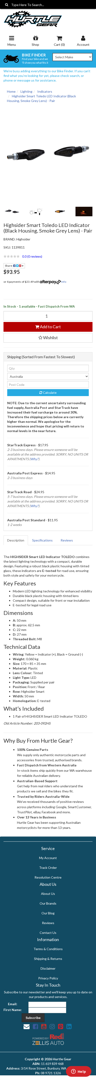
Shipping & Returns (48, 959)
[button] (48, 256)
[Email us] (27, 1026)
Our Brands (48, 903)
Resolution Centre (48, 877)
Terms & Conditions (48, 949)
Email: (12, 1004)
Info (63, 281)
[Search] (6, 4)
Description (15, 540)
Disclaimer (48, 968)
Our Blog (48, 913)
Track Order (48, 868)
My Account (48, 858)
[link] (35, 1026)
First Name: (12, 1010)
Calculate (49, 392)
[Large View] (12, 211)
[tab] (15, 540)
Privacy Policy (48, 978)
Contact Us (48, 933)
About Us (48, 894)
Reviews (67, 540)
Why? (34, 459)
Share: (9, 265)
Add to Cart (50, 326)
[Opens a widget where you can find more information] (78, 1072)
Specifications (42, 540)
